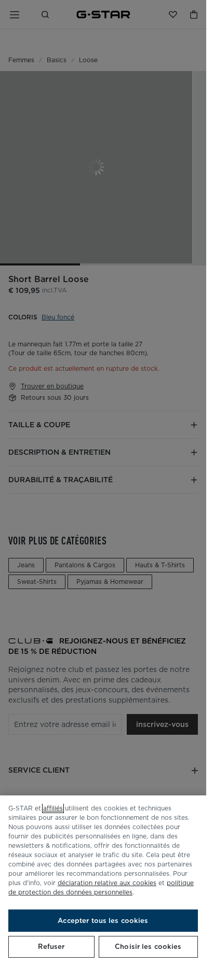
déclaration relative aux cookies (107, 883)
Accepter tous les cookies (103, 921)
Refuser (51, 946)
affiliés (53, 808)
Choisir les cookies (148, 946)
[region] (103, 880)
